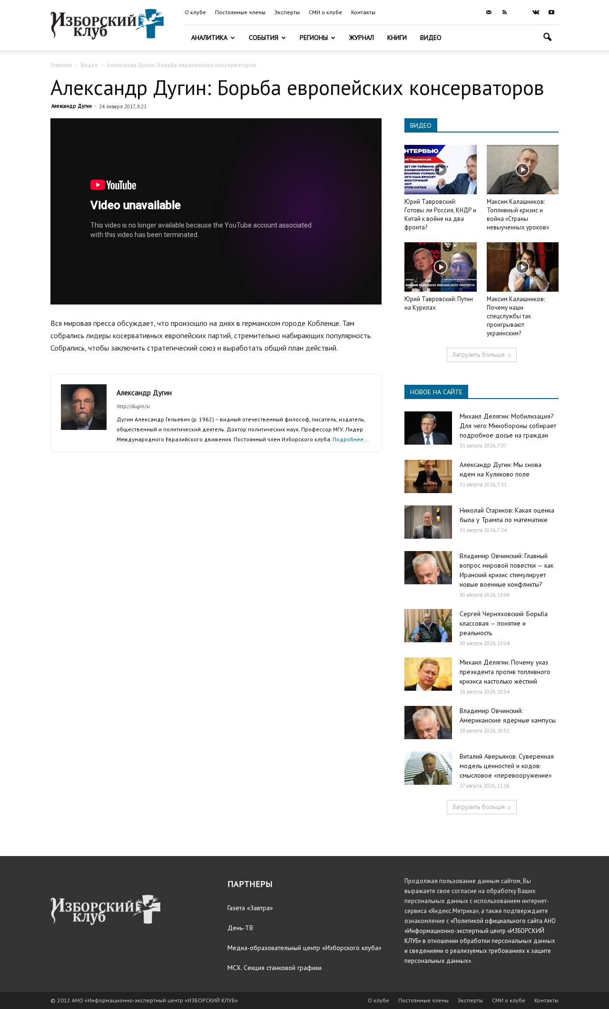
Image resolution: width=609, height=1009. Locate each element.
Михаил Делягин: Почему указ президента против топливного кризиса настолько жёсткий (505, 671)
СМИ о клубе (325, 12)
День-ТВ (240, 927)
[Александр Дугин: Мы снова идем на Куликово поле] (428, 476)
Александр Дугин (71, 106)
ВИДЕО (421, 125)
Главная (61, 64)
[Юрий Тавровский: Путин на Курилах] (440, 267)
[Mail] (488, 12)
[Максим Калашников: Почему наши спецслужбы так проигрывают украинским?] (523, 267)
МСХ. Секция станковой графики (274, 967)
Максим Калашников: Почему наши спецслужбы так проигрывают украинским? (516, 316)
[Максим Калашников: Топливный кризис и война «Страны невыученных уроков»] (523, 169)
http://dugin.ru (133, 406)
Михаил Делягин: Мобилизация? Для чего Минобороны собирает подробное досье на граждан (508, 425)
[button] (547, 38)
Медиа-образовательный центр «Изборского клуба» (304, 947)
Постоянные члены (240, 12)
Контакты (363, 12)
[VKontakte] (536, 12)
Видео (431, 37)
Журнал (361, 37)
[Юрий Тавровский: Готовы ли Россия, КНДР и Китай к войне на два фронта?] (440, 169)
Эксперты (287, 12)
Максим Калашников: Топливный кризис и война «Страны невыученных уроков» (518, 214)
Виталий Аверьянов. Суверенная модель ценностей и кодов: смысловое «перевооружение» (507, 766)
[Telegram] (520, 12)
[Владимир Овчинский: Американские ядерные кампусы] (428, 722)
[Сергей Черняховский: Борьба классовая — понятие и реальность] (428, 625)
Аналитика (209, 37)
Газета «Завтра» (250, 908)
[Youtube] (551, 12)
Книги (397, 37)
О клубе (195, 12)
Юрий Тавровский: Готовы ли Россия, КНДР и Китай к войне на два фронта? (440, 214)
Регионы (314, 37)
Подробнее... (351, 439)
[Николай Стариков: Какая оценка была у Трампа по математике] (428, 522)
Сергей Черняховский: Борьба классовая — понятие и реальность (504, 623)
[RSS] (504, 12)
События (263, 37)
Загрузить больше (478, 355)
